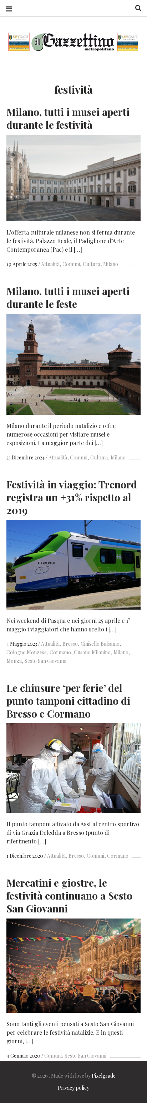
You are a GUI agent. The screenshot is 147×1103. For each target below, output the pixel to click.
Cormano (60, 652)
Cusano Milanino (92, 652)
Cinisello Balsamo (100, 643)
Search (135, 8)
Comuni (71, 264)
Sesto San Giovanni (45, 661)
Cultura (91, 264)
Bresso (70, 643)
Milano (110, 264)
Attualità (50, 264)
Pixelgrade (104, 1075)
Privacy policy (73, 1087)
